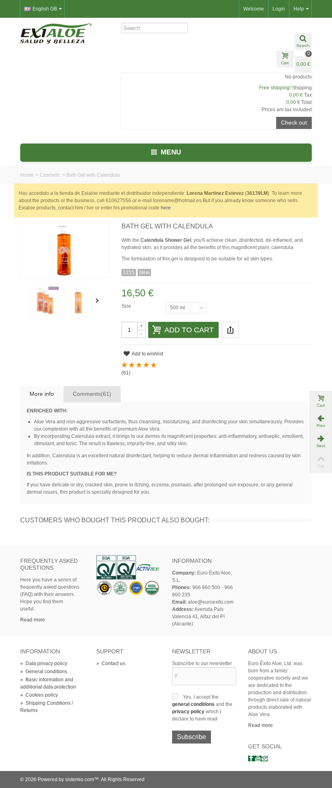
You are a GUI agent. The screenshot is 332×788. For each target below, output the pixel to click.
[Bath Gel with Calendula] (45, 300)
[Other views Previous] (24, 300)
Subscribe (191, 736)
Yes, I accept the (201, 697)
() (125, 373)
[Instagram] (264, 758)
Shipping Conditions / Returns (46, 706)
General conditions (43, 671)
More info (42, 394)
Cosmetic (50, 175)
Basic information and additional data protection (48, 683)
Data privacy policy (43, 663)
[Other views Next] (99, 300)
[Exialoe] (56, 33)
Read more (32, 620)
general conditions (194, 704)
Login (278, 9)
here (166, 208)
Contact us (110, 663)
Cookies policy (39, 695)
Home (27, 175)
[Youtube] (258, 758)
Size (126, 306)
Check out (294, 122)
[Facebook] (251, 758)
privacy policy (189, 711)
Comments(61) (92, 394)
